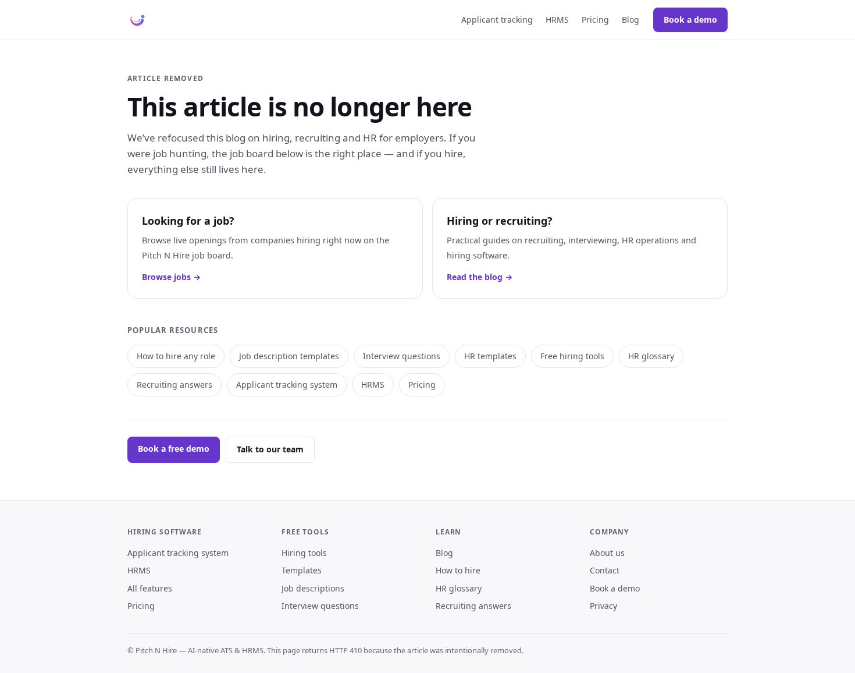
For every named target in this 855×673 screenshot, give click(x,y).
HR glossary (651, 356)
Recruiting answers (174, 384)
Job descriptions (313, 588)
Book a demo (690, 19)
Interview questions (401, 356)
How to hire (458, 570)
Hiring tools (304, 552)
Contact (604, 570)
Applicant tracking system (286, 384)
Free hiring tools (572, 356)
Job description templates (289, 356)
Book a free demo (173, 448)
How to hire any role (176, 356)
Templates (302, 570)
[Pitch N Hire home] (137, 20)
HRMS (557, 19)
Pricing (595, 19)
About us (607, 552)
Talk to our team (270, 449)
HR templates (490, 356)
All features (149, 588)
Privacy (603, 605)
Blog (630, 19)
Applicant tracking (497, 19)
